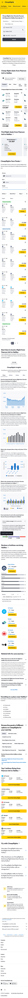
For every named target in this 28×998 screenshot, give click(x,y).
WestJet (9, 619)
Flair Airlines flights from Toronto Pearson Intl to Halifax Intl (12, 759)
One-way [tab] (25, 85)
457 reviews (11, 568)
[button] (2, 2)
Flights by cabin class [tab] (7, 743)
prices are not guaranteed (6, 919)
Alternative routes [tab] (12, 733)
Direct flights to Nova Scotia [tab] (8, 740)
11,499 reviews (11, 634)
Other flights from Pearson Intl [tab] (9, 750)
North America (10, 934)
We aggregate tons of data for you (10, 926)
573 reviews (11, 612)
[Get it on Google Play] (4, 983)
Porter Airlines (11, 564)
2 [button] (15, 343)
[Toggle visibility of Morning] (6, 508)
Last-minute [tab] (20, 85)
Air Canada (10, 630)
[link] (12, 153)
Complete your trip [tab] (6, 736)
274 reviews (11, 645)
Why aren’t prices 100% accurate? (10, 929)
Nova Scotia (21, 934)
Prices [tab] (4, 375)
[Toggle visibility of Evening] (6, 509)
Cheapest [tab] (4, 84)
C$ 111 (20, 18)
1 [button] (12, 343)
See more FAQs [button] (14, 689)
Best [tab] (10, 84)
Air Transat (10, 608)
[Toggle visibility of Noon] (12, 508)
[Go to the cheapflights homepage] (10, 2)
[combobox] (15, 176)
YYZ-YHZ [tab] (14, 362)
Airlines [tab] (10, 375)
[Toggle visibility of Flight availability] (10, 475)
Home (4, 934)
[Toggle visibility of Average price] (18, 475)
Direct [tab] (14, 84)
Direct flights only (9, 24)
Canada (15, 934)
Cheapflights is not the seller (9, 924)
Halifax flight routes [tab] (19, 743)
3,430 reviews (11, 623)
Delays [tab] (17, 375)
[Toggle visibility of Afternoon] (19, 508)
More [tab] (24, 375)
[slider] (26, 189)
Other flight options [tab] (6, 746)
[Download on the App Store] (13, 983)
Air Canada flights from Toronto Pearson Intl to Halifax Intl (14, 763)
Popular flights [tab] (21, 750)
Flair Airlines (11, 641)
